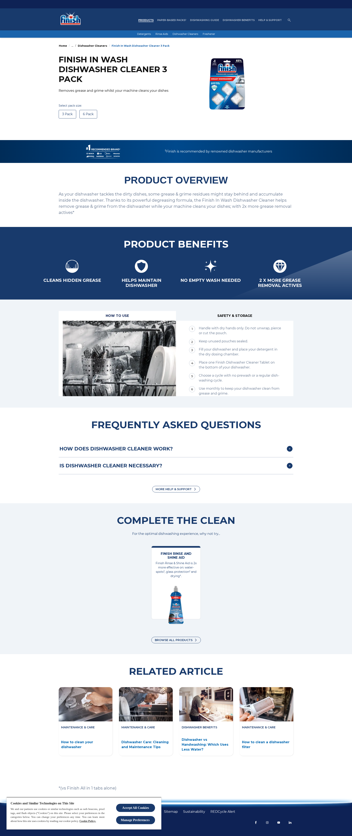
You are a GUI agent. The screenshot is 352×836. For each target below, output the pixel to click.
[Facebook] (256, 822)
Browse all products (173, 640)
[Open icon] (289, 20)
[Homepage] (69, 20)
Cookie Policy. (87, 821)
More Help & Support (174, 489)
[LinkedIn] (290, 822)
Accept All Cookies (135, 807)
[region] (84, 813)
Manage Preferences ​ (135, 820)
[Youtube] (278, 822)
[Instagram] (267, 822)
